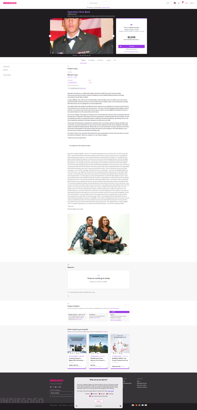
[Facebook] (50, 387)
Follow (131, 46)
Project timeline (7, 75)
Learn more (79, 319)
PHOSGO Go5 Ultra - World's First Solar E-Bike (97, 360)
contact (75, 77)
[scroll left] (50, 36)
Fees (138, 381)
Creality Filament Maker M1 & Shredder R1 (76, 360)
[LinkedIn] (60, 387)
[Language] (175, 3)
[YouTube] (55, 387)
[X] (53, 387)
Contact (123, 381)
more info (70, 77)
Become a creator (141, 385)
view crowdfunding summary (131, 51)
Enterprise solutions (142, 387)
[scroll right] (113, 36)
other (90, 82)
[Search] (89, 3)
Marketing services (142, 383)
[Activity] (182, 3)
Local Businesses (72, 82)
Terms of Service (63, 405)
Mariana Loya (72, 14)
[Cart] (178, 3)
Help (105, 308)
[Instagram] (58, 387)
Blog (122, 385)
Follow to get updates (115, 320)
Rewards (5, 70)
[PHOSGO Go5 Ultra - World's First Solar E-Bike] (98, 343)
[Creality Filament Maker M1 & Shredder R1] (77, 343)
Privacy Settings (73, 405)
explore (105, 331)
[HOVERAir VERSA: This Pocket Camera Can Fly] (120, 343)
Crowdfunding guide (114, 308)
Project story (6, 66)
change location (106, 7)
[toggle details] (86, 368)
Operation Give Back (79, 11)
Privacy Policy (53, 405)
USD (168, 3)
